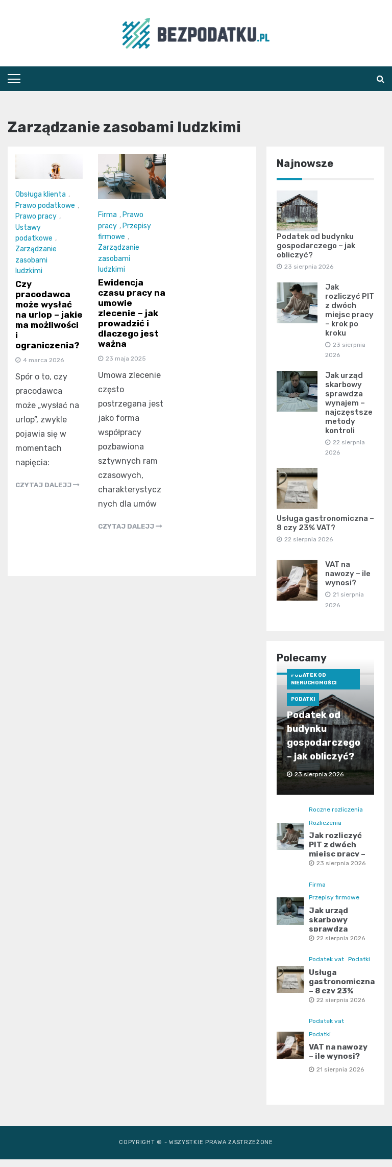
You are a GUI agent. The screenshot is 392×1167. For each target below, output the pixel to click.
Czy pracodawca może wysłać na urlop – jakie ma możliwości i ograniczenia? (49, 314)
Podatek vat (326, 959)
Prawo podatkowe (45, 205)
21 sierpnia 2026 (340, 1069)
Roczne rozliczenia (336, 809)
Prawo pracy (36, 216)
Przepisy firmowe (334, 897)
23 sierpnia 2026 (340, 863)
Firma (107, 214)
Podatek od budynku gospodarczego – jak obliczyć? (316, 245)
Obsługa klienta (40, 194)
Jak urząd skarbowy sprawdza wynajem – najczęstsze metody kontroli (349, 403)
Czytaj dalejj (44, 485)
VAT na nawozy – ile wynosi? (348, 573)
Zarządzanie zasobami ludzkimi (36, 260)
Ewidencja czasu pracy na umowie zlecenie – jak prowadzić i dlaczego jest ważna (131, 313)
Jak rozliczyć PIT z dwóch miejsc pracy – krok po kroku (349, 310)
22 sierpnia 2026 (340, 938)
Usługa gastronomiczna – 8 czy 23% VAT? (325, 523)
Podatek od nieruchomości (313, 679)
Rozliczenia (325, 822)
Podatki (303, 699)
